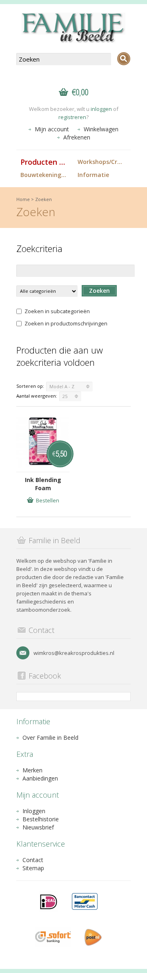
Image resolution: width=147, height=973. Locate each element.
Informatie (93, 175)
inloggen (101, 109)
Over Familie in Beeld (50, 737)
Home (23, 199)
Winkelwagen (101, 129)
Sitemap (33, 868)
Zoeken (43, 199)
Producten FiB (45, 162)
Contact (32, 860)
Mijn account (52, 129)
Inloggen (33, 811)
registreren (72, 117)
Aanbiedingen (40, 778)
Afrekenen (76, 137)
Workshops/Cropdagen (104, 162)
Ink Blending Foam (43, 484)
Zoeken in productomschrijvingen (65, 323)
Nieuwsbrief (38, 827)
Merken (32, 770)
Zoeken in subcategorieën (57, 311)
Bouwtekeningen (44, 175)
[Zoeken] (123, 58)
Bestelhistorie (40, 819)
